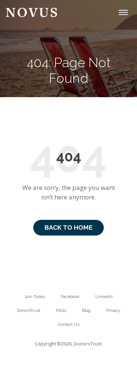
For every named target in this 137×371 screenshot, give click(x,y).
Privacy (113, 310)
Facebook (70, 296)
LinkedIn (104, 296)
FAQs (61, 310)
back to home (68, 227)
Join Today (34, 296)
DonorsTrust (28, 310)
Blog (86, 310)
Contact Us (68, 324)
